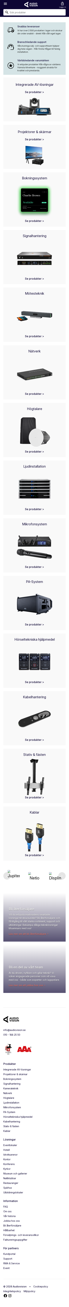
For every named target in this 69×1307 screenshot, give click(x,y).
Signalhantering (11, 1083)
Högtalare (8, 1097)
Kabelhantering (11, 1121)
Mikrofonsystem (12, 1107)
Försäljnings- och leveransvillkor (21, 1235)
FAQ (5, 1206)
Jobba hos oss (11, 1220)
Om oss (7, 1211)
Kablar (6, 1131)
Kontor (7, 1159)
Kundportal (9, 1253)
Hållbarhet (9, 1230)
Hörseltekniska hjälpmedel (17, 1116)
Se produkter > (34, 92)
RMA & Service (11, 1263)
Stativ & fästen (11, 1126)
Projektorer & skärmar (15, 1074)
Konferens (9, 1164)
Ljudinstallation (11, 1102)
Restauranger (10, 1183)
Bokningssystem (12, 1079)
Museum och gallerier (15, 1173)
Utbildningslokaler (13, 1192)
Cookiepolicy (40, 1286)
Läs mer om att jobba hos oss (26, 985)
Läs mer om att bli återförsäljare (27, 933)
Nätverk (7, 1093)
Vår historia (9, 1216)
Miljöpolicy (29, 1291)
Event (6, 1268)
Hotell (6, 1149)
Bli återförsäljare (12, 1225)
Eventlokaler (10, 1145)
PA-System (9, 1112)
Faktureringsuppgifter (15, 1239)
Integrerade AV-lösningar (17, 1069)
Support (7, 1258)
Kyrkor (7, 1168)
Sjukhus (7, 1187)
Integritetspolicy (12, 1291)
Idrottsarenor (10, 1154)
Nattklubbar (9, 1178)
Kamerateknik (10, 1088)
